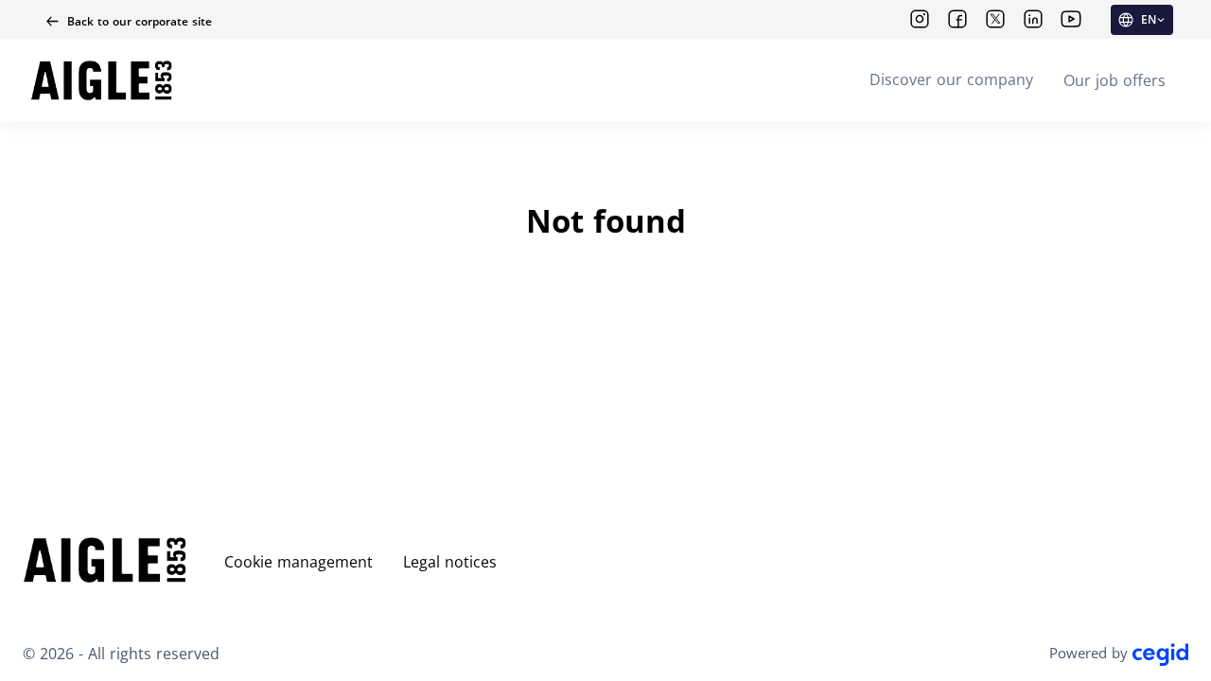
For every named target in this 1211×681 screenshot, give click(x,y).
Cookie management (298, 561)
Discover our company (951, 79)
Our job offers (1114, 80)
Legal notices (450, 561)
